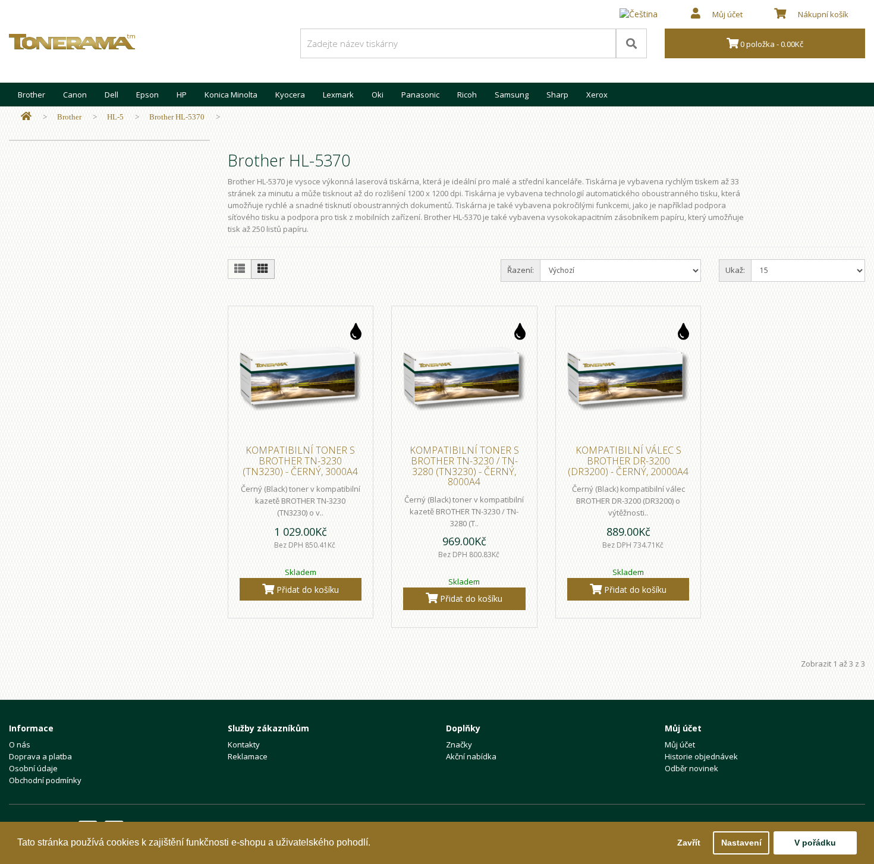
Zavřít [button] (688, 842)
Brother (31, 94)
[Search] (631, 43)
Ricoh (467, 94)
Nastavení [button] (741, 842)
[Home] (26, 116)
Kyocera (290, 94)
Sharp (557, 94)
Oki (377, 94)
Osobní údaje (33, 768)
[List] (239, 269)
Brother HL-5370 (177, 116)
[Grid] (263, 269)
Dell (111, 94)
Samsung (512, 94)
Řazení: (520, 270)
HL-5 (115, 116)
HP (182, 94)
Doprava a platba (40, 756)
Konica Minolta (231, 94)
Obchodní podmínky (45, 780)
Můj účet (680, 744)
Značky (459, 744)
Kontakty (244, 744)
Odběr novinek (691, 768)
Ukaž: (735, 270)
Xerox (597, 94)
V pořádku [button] (815, 842)
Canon (75, 94)
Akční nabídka (471, 756)
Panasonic (420, 94)
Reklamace (248, 756)
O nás (19, 744)
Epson (147, 94)
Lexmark (338, 94)
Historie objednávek (701, 756)
